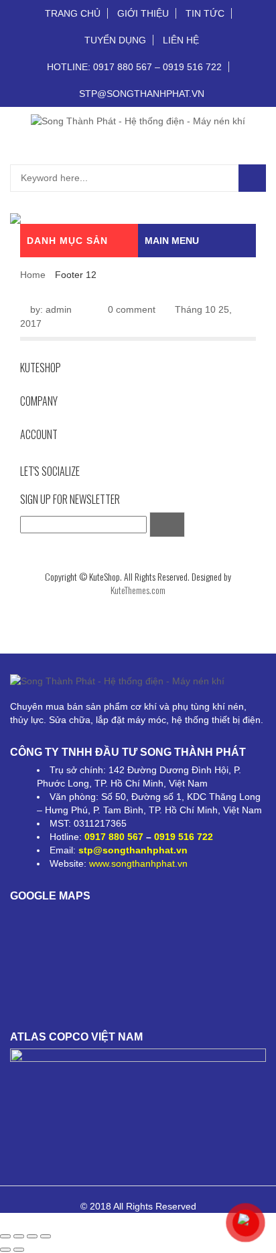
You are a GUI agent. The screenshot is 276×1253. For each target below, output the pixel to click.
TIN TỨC (205, 13)
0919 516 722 (183, 836)
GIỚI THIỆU (143, 13)
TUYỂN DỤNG (115, 40)
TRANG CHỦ (72, 13)
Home (33, 274)
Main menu (172, 240)
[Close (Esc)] (5, 1236)
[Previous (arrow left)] (5, 1250)
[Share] (18, 1236)
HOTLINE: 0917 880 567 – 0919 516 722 (134, 66)
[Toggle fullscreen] (32, 1236)
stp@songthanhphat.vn (133, 850)
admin (59, 309)
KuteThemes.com (138, 590)
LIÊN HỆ (181, 40)
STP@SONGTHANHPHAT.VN (141, 93)
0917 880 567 (113, 836)
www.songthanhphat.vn (138, 863)
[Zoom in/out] (45, 1236)
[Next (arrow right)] (18, 1250)
